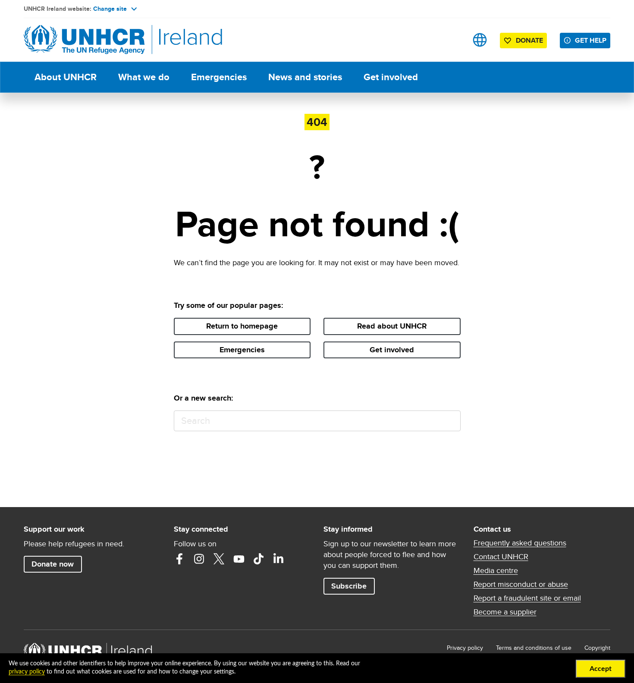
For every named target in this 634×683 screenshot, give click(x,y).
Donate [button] (529, 40)
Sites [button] (480, 40)
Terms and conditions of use (533, 647)
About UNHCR (66, 77)
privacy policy (27, 672)
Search (450, 421)
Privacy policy (465, 647)
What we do (143, 77)
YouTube (239, 558)
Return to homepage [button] (242, 326)
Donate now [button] (52, 564)
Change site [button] (110, 8)
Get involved (391, 77)
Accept (601, 668)
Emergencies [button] (242, 349)
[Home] (84, 40)
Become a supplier (505, 612)
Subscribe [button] (349, 586)
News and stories (305, 77)
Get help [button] (590, 40)
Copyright (597, 647)
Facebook (179, 558)
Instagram (199, 558)
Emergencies (219, 77)
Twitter (219, 558)
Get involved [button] (392, 349)
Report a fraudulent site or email (527, 598)
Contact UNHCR (501, 556)
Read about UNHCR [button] (392, 326)
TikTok (258, 558)
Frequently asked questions (520, 543)
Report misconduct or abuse (521, 584)
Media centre (496, 570)
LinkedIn (278, 558)
